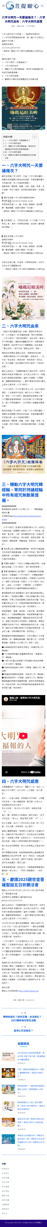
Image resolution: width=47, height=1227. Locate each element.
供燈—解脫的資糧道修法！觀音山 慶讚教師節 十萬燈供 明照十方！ (30, 1072)
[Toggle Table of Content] (33, 137)
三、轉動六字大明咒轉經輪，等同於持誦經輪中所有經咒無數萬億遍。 (20, 147)
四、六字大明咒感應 (13, 152)
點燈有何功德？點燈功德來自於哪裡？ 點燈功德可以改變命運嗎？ (30, 1122)
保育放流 (5, 1168)
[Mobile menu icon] (42, 5)
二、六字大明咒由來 (13, 143)
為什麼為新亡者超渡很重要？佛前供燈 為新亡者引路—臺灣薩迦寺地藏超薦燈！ (31, 1056)
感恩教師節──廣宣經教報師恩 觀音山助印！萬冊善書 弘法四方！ (30, 1089)
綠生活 (4, 1213)
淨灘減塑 (5, 1204)
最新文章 (21, 1000)
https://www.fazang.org (28, 990)
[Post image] (8, 1056)
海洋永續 (5, 1200)
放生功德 (5, 1182)
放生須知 (5, 1191)
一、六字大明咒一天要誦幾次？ (17, 140)
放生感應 (5, 1186)
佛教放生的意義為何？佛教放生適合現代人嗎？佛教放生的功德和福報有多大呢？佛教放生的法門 (30, 1140)
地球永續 (5, 1177)
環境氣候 (5, 1209)
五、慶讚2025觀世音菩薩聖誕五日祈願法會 (20, 156)
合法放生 (5, 1173)
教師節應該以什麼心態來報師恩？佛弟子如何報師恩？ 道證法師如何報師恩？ (31, 1106)
